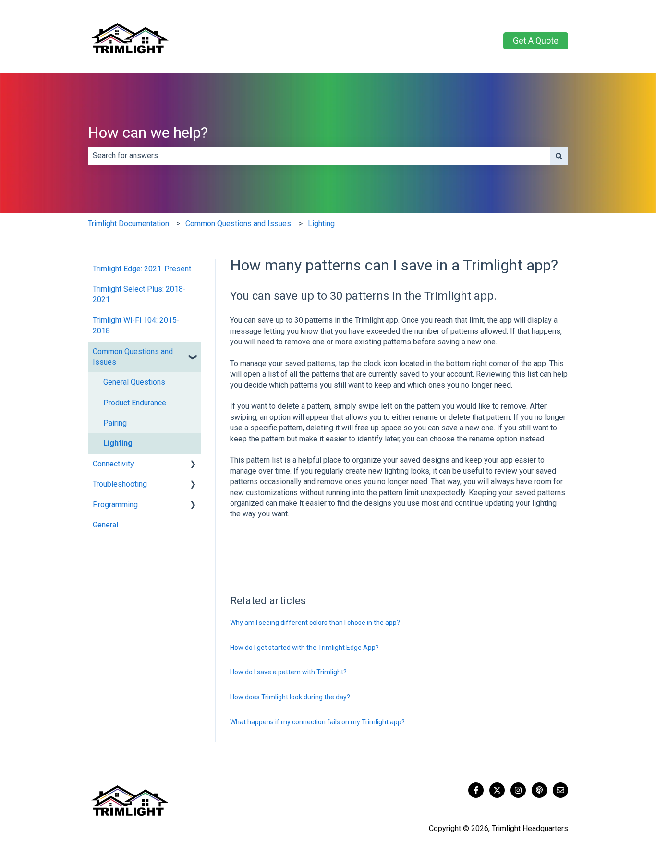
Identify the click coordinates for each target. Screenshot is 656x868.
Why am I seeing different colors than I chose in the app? (315, 622)
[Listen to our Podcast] (539, 790)
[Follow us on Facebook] (476, 790)
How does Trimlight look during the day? (290, 697)
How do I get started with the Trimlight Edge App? (304, 647)
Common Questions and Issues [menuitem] (133, 357)
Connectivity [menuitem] (113, 463)
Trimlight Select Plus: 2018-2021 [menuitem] (139, 294)
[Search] (559, 156)
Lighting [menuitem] (118, 443)
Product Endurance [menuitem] (134, 402)
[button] (193, 352)
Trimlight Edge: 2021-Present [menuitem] (142, 268)
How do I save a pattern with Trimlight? (288, 672)
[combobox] (319, 156)
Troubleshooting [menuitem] (120, 484)
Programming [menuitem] (115, 504)
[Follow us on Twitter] (497, 790)
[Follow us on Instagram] (518, 790)
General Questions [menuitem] (134, 382)
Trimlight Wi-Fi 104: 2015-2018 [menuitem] (136, 325)
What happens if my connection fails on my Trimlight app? (317, 722)
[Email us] (560, 790)
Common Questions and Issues (238, 223)
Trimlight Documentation (128, 223)
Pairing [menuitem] (115, 423)
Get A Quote (536, 41)
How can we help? (148, 132)
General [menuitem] (105, 524)
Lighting (321, 223)
